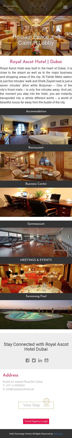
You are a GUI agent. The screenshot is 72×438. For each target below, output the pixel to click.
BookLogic (58, 433)
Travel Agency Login (36, 421)
